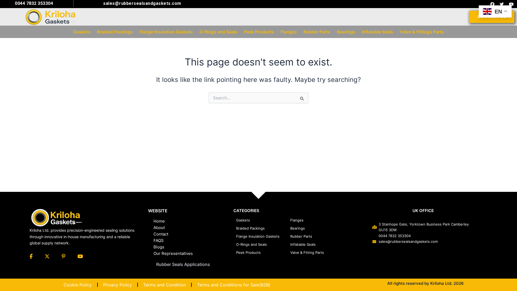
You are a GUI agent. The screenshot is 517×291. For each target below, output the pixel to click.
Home (159, 221)
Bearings (297, 228)
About (159, 227)
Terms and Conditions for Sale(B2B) (233, 284)
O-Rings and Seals (251, 244)
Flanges (296, 220)
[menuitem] (82, 32)
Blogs (158, 247)
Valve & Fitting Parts (307, 252)
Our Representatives (173, 253)
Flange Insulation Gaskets (258, 236)
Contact (160, 234)
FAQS (158, 240)
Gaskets (243, 220)
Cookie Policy (78, 284)
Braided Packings (250, 228)
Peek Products (248, 252)
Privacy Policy (117, 284)
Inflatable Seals (303, 244)
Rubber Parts (301, 236)
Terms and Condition (164, 284)
